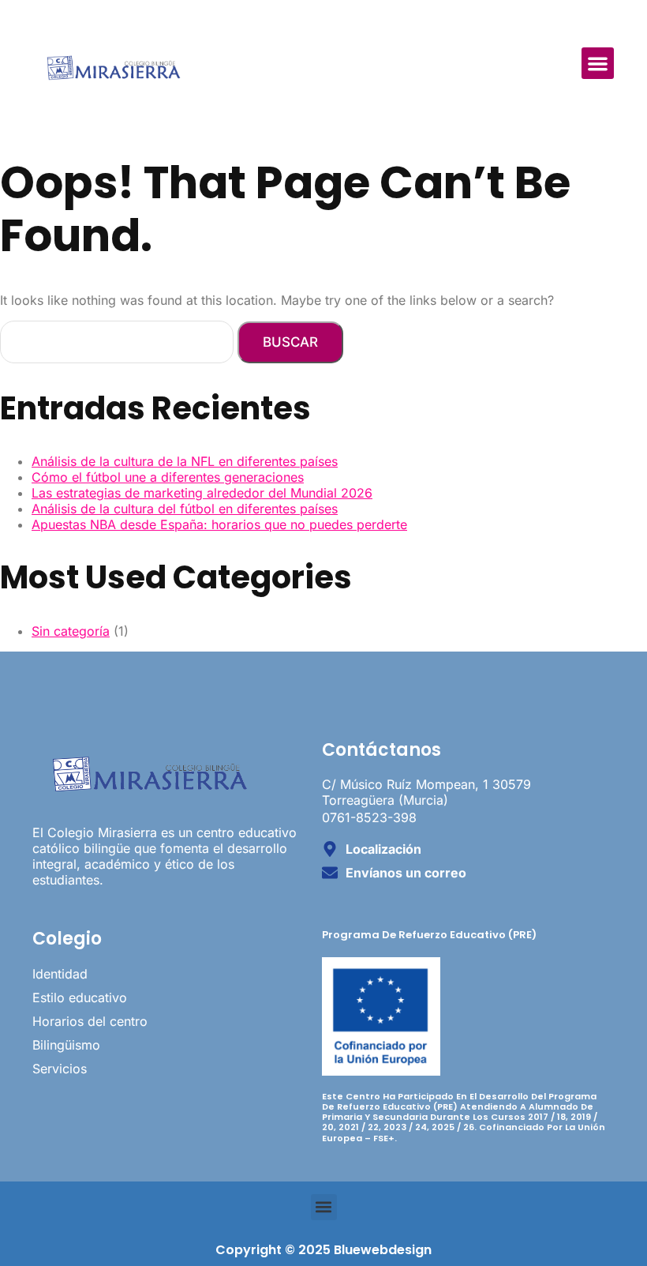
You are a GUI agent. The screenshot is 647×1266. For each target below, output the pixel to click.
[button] (598, 63)
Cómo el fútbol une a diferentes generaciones (168, 477)
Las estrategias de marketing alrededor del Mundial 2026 (202, 493)
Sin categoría (71, 631)
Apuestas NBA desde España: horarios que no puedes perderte (219, 524)
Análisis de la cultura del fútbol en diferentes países (185, 509)
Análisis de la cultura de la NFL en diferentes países (185, 461)
